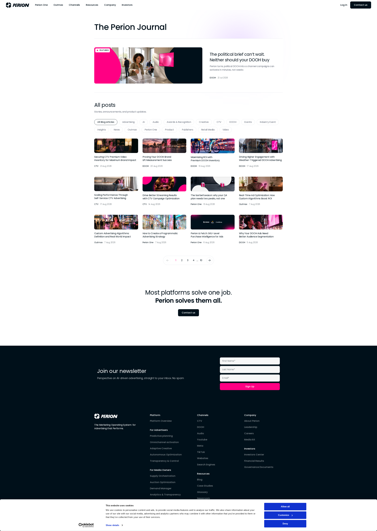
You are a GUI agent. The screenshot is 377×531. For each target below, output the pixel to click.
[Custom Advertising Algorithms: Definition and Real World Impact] (116, 229)
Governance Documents (258, 467)
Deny (285, 523)
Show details (112, 525)
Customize (283, 515)
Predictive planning (161, 436)
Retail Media (208, 129)
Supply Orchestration (162, 476)
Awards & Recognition (179, 122)
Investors (249, 448)
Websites (202, 458)
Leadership (250, 427)
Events (248, 122)
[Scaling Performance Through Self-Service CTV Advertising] (116, 191)
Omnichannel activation (164, 442)
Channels (202, 415)
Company (250, 415)
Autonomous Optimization (166, 454)
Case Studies (205, 486)
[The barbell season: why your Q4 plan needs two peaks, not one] (213, 191)
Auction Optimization (162, 482)
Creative (204, 122)
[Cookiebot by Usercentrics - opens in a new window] (86, 525)
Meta (200, 446)
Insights (101, 129)
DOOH (232, 122)
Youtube (202, 439)
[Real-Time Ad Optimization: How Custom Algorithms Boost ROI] (261, 191)
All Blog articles (105, 122)
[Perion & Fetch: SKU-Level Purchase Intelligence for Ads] (213, 229)
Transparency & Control (164, 461)
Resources (203, 473)
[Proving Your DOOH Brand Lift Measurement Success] (164, 153)
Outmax (132, 129)
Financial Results (254, 461)
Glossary (202, 492)
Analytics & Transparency (165, 494)
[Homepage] (106, 416)
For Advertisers (159, 430)
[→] (209, 260)
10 (201, 260)
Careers (249, 433)
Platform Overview (161, 421)
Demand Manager (160, 488)
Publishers (187, 129)
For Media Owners (160, 470)
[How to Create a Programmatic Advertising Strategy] (164, 229)
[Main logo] (17, 5)
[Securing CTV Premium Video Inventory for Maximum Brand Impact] (116, 153)
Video (226, 129)
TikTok (201, 452)
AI (144, 122)
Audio (156, 122)
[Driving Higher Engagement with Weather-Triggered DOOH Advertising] (261, 153)
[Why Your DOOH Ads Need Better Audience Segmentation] (261, 229)
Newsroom (203, 498)
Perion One (151, 129)
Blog (199, 479)
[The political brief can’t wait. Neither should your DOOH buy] (188, 66)
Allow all (285, 506)
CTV (219, 122)
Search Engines (206, 464)
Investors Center (254, 454)
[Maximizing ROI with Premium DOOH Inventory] (213, 153)
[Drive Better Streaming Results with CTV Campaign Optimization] (164, 191)
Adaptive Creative (161, 448)
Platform (155, 415)
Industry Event (268, 122)
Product (169, 129)
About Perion (251, 421)
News (117, 129)
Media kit (249, 439)
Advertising (128, 122)
